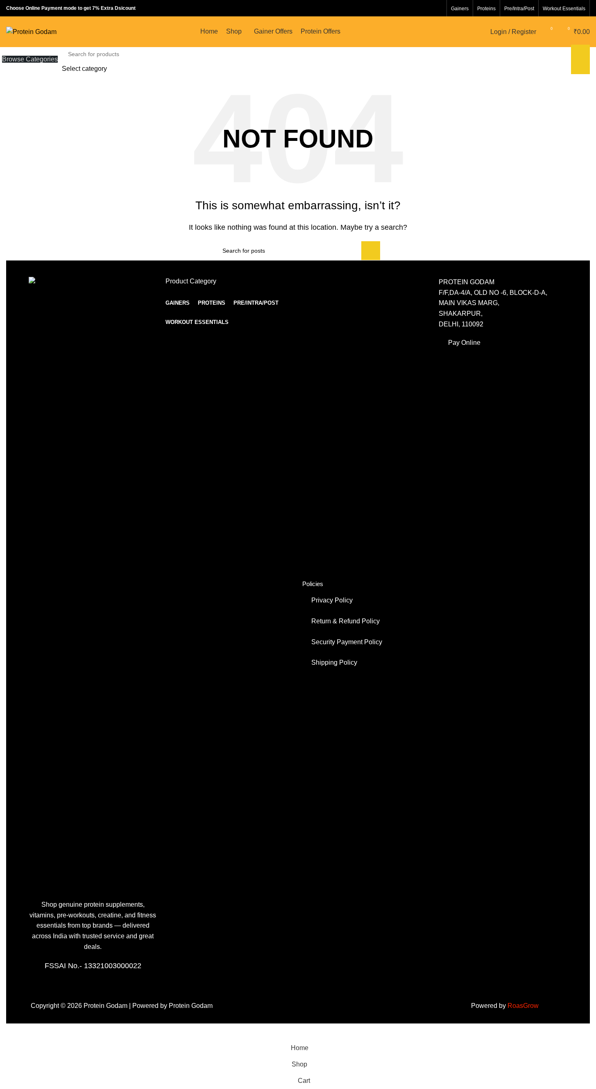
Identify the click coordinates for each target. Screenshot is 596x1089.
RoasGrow (522, 1005)
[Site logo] (31, 31)
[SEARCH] (580, 59)
